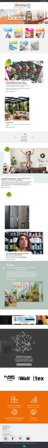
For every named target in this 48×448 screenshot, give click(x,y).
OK (24, 446)
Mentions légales (6, 433)
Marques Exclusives (6, 426)
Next (33, 137)
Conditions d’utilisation (7, 434)
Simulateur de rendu (6, 431)
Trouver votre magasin (25, 364)
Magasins (4, 428)
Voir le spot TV (11, 259)
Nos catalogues (5, 427)
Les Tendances (5, 429)
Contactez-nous (5, 425)
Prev (15, 137)
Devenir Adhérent (43, 1)
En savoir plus (11, 91)
